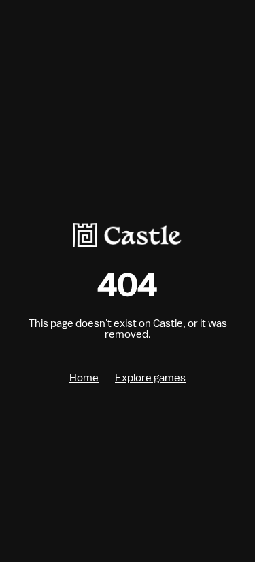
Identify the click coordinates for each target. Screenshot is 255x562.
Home (84, 377)
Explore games (150, 377)
